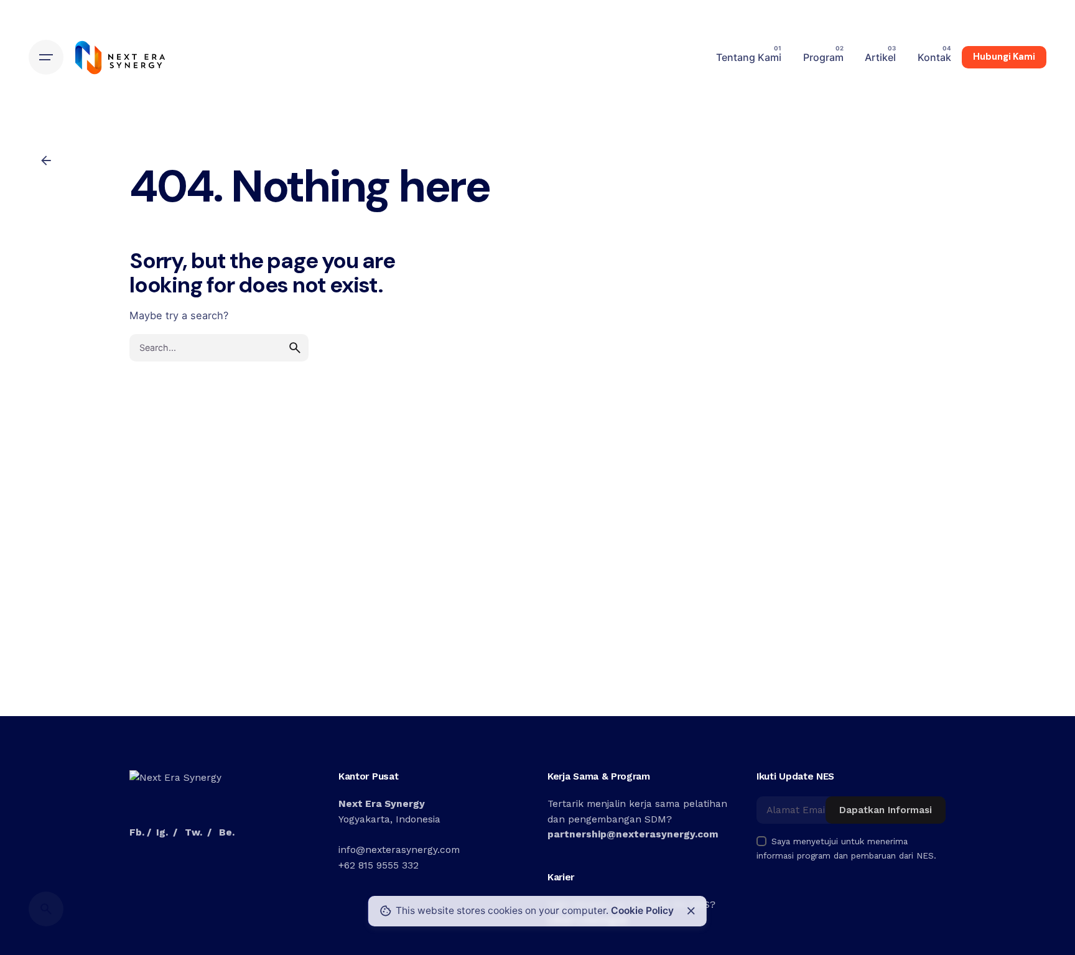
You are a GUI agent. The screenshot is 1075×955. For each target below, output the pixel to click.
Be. (227, 832)
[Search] (46, 909)
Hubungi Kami (1004, 56)
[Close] (691, 910)
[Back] (46, 160)
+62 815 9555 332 (378, 865)
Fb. (136, 832)
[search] (295, 347)
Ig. (162, 832)
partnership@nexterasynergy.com (633, 834)
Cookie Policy (642, 910)
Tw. (193, 832)
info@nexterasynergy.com (399, 849)
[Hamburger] (46, 57)
